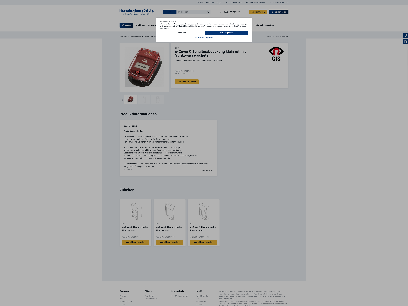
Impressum (209, 38)
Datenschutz (199, 38)
